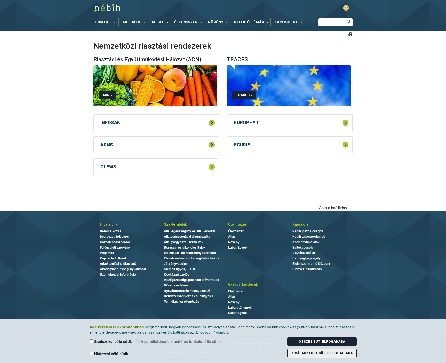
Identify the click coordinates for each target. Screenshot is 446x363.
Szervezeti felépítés (114, 236)
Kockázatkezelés (176, 274)
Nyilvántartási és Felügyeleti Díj (187, 290)
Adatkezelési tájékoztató (118, 263)
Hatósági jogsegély (306, 258)
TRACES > (244, 95)
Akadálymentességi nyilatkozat (123, 269)
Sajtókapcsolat (303, 247)
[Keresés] (349, 22)
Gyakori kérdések (243, 284)
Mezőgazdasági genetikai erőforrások (191, 279)
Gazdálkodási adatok (115, 242)
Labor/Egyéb (237, 247)
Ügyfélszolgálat (303, 252)
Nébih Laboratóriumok (308, 236)
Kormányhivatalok (306, 242)
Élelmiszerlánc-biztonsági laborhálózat (192, 258)
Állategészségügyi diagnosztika (187, 236)
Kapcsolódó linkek (113, 258)
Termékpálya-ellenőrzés (181, 301)
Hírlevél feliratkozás (307, 269)
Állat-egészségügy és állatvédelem (189, 231)
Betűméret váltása (349, 34)
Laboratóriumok (240, 307)
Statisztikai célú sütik (112, 341)
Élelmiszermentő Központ (311, 263)
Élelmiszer (236, 231)
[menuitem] (106, 22)
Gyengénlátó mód (346, 8)
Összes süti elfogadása (322, 341)
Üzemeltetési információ (118, 274)
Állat (231, 236)
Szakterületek (175, 224)
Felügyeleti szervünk (115, 247)
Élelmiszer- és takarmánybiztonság (190, 252)
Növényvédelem (176, 285)
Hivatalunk (108, 224)
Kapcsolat (300, 224)
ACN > (107, 95)
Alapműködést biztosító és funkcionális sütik (180, 341)
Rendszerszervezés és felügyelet (188, 296)
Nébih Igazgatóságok (307, 231)
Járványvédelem (176, 263)
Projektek (107, 252)
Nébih (168, 8)
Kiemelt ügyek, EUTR (179, 269)
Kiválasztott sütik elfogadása (322, 353)
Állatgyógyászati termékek (183, 242)
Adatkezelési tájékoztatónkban (117, 326)
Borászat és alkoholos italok (184, 247)
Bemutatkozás (110, 231)
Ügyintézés (237, 224)
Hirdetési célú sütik (110, 353)
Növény (234, 242)
